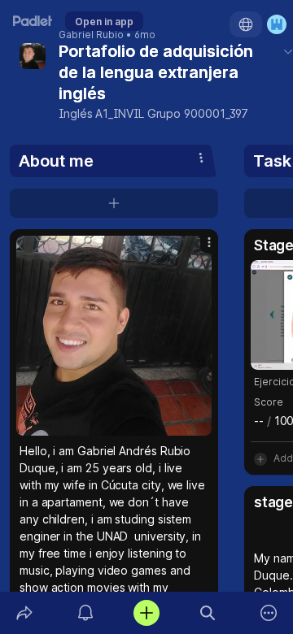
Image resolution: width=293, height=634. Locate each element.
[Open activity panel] (85, 613)
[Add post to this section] (114, 203)
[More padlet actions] (269, 613)
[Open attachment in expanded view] (114, 336)
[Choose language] (246, 24)
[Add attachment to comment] (260, 458)
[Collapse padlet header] (288, 51)
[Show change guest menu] (276, 24)
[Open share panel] (24, 613)
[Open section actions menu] (201, 157)
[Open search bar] (208, 613)
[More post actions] (198, 249)
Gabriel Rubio (91, 35)
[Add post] (146, 613)
